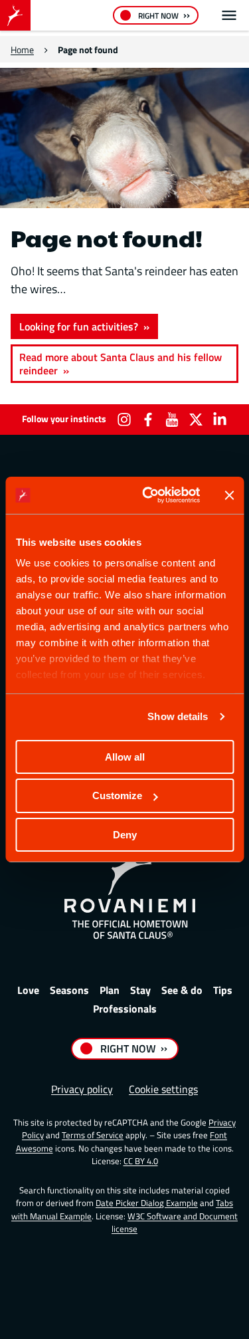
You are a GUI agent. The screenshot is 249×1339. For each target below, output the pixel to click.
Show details (177, 716)
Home (22, 50)
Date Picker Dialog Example (147, 1202)
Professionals (125, 1009)
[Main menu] (229, 15)
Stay (140, 990)
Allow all (125, 756)
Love (28, 990)
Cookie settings (163, 1089)
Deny (125, 834)
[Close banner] (229, 495)
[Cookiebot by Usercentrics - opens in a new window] (148, 495)
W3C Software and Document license (175, 1222)
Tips (222, 990)
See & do (182, 990)
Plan (110, 990)
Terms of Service (93, 1135)
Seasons (69, 990)
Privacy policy (82, 1089)
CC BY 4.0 (141, 1160)
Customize (117, 795)
